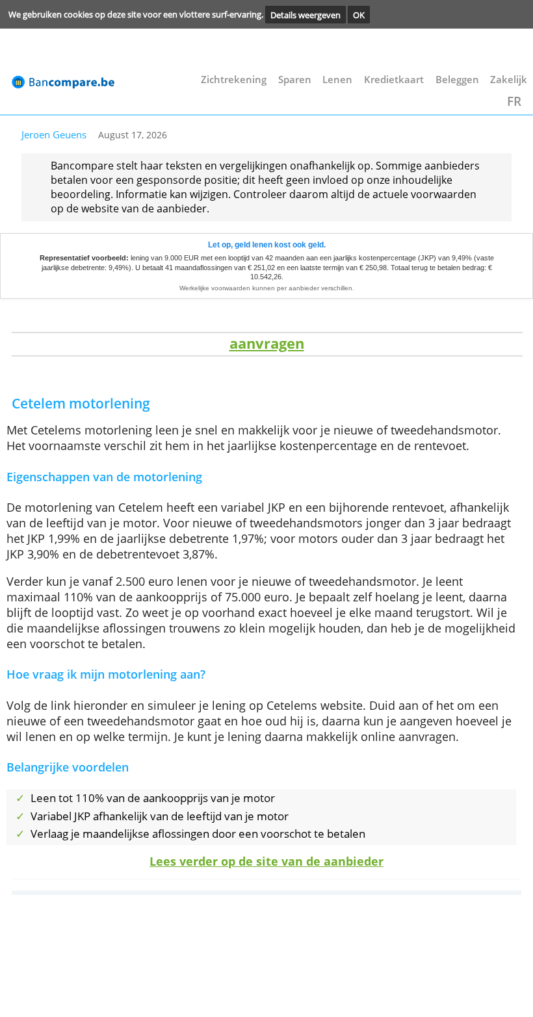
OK (359, 14)
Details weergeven (305, 14)
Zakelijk (508, 79)
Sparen (294, 79)
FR (514, 101)
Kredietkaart (394, 79)
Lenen (337, 79)
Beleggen (457, 79)
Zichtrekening (233, 79)
